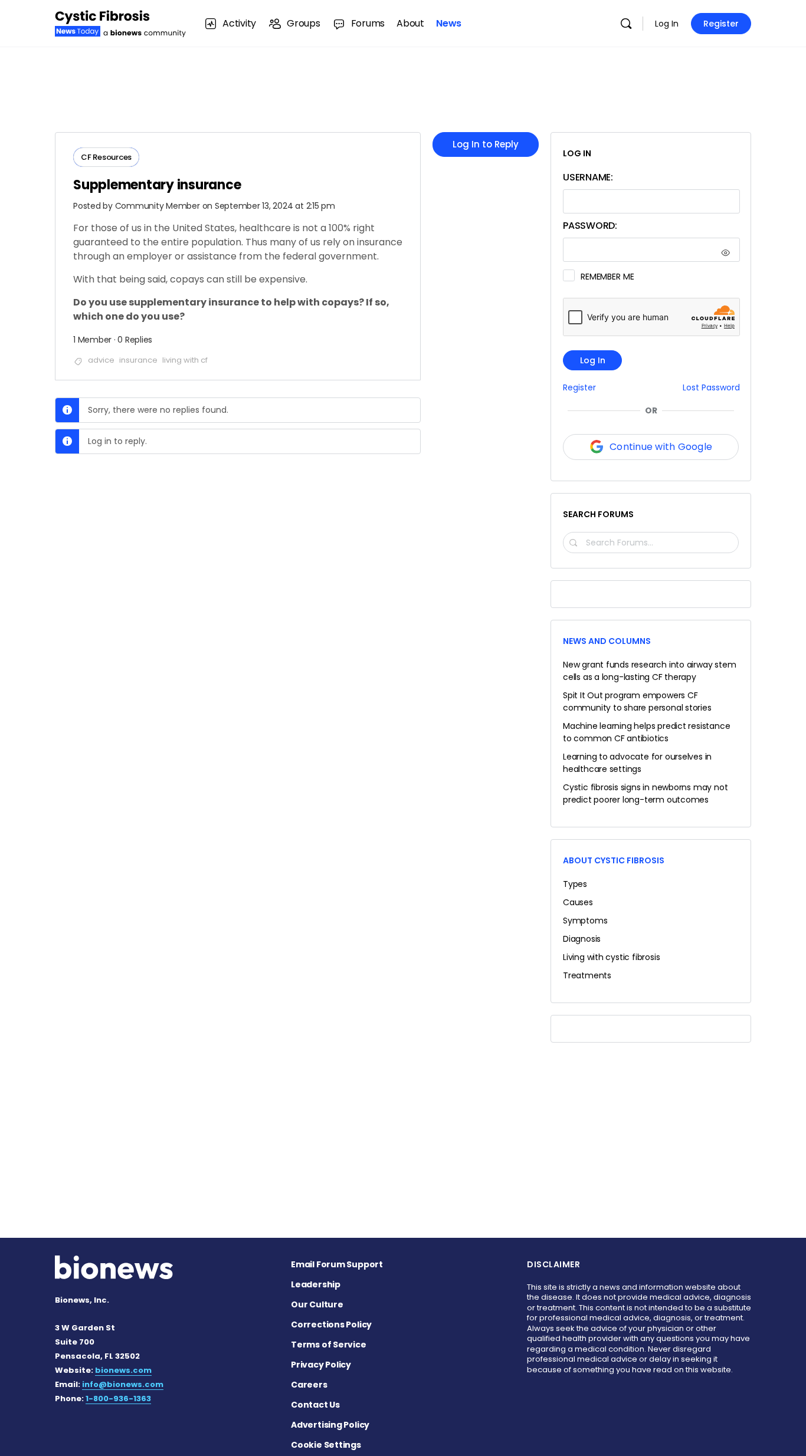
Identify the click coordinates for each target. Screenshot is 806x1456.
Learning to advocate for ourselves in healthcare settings (637, 763)
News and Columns (607, 641)
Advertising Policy (330, 1425)
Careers (309, 1385)
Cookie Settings (326, 1445)
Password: (590, 225)
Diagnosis (582, 939)
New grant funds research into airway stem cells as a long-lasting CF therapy (649, 671)
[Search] (626, 24)
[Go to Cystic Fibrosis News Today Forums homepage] (120, 22)
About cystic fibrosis (613, 860)
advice (101, 360)
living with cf (185, 360)
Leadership (315, 1284)
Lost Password (711, 387)
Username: (588, 177)
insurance (138, 360)
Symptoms (585, 920)
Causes (578, 902)
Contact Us (315, 1405)
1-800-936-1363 (118, 1398)
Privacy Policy (321, 1364)
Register (721, 23)
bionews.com (123, 1370)
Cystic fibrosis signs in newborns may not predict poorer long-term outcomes (645, 793)
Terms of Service (328, 1344)
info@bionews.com (122, 1384)
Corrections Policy (331, 1324)
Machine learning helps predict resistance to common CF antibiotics (646, 732)
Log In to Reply (486, 144)
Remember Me (607, 276)
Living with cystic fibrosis (611, 957)
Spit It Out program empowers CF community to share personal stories (637, 701)
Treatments (587, 975)
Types (575, 884)
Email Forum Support (337, 1264)
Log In (667, 23)
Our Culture (317, 1304)
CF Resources (106, 157)
